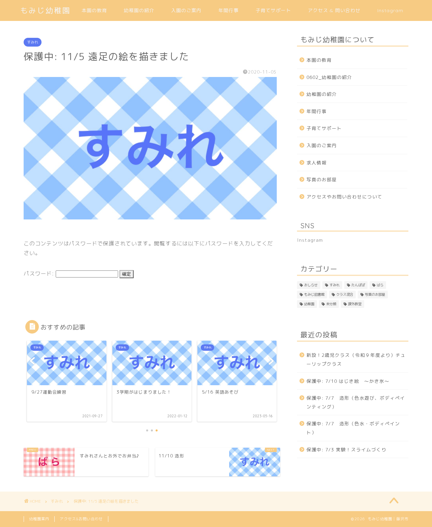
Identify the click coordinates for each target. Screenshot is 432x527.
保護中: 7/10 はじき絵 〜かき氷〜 (347, 381)
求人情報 (316, 162)
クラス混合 (344, 294)
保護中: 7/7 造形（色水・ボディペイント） (353, 428)
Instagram (390, 10)
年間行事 (228, 10)
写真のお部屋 (321, 179)
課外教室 (354, 303)
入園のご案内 (186, 10)
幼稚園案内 (39, 519)
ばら (380, 285)
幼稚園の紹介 (139, 10)
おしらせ (311, 285)
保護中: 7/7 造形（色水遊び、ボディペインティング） (355, 402)
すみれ (32, 42)
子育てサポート (273, 10)
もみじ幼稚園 (45, 10)
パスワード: (40, 273)
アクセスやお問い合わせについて (344, 196)
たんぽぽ (358, 285)
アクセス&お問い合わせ (81, 519)
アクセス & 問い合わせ (334, 10)
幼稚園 (309, 303)
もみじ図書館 (314, 294)
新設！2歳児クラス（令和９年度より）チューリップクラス (356, 359)
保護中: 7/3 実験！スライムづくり (346, 449)
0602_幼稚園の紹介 (329, 77)
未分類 (331, 303)
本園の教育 (94, 10)
